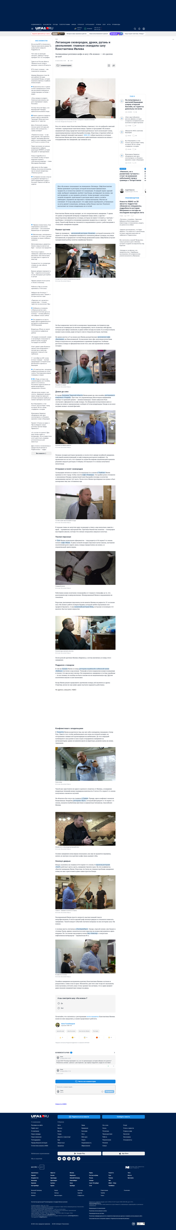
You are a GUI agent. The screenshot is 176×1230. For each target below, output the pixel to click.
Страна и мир (127, 1131)
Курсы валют (90, 24)
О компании (35, 1131)
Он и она (105, 1125)
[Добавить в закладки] (109, 65)
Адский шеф (60, 1031)
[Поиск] (135, 28)
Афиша (74, 24)
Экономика (127, 1137)
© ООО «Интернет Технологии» (60, 1224)
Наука (83, 1140)
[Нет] (59, 1008)
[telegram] (59, 1158)
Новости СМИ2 (61, 1104)
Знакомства (47, 24)
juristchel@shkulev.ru (73, 1215)
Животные (61, 1143)
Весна (59, 1131)
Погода (55, 24)
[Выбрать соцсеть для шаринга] (113, 65)
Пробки (98, 24)
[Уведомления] (139, 28)
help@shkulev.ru (43, 1217)
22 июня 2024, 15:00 (60, 60)
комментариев (65, 65)
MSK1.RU (87, 135)
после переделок (93, 1016)
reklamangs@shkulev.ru (95, 1203)
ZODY (104, 24)
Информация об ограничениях (97, 1208)
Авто (59, 1125)
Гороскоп (81, 24)
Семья (104, 1146)
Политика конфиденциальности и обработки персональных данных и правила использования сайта (115, 1216)
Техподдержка (35, 1140)
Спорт (125, 1125)
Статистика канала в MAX (39, 1146)
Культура (84, 1131)
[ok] (69, 1158)
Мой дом (84, 1137)
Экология (126, 1134)
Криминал (84, 1128)
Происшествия (107, 1134)
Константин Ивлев (84, 1031)
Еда (59, 1140)
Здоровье (61, 1146)
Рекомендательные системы (96, 1213)
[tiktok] (78, 1158)
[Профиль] (144, 28)
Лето (83, 1134)
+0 (108, 1066)
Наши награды (36, 1134)
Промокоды (116, 24)
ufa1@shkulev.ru (51, 1214)
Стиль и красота (128, 1128)
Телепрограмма (64, 24)
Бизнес (60, 1128)
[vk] (64, 1158)
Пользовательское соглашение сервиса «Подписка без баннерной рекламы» (109, 1218)
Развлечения (106, 1140)
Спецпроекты (127, 1140)
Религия (105, 1143)
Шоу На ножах (71, 1031)
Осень (104, 1128)
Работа (104, 1137)
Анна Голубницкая (68, 1024)
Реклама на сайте (37, 1125)
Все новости (41, 41)
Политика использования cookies (98, 1211)
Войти (61, 1092)
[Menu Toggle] (32, 28)
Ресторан (95, 1031)
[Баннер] (58, 33)
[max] (74, 1158)
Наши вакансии (36, 1137)
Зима (83, 1125)
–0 (113, 1066)
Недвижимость (36, 24)
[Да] (59, 1003)
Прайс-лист (35, 1128)
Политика (105, 1131)
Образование (85, 1146)
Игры (109, 24)
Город (59, 1134)
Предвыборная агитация (39, 1143)
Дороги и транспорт (64, 1137)
